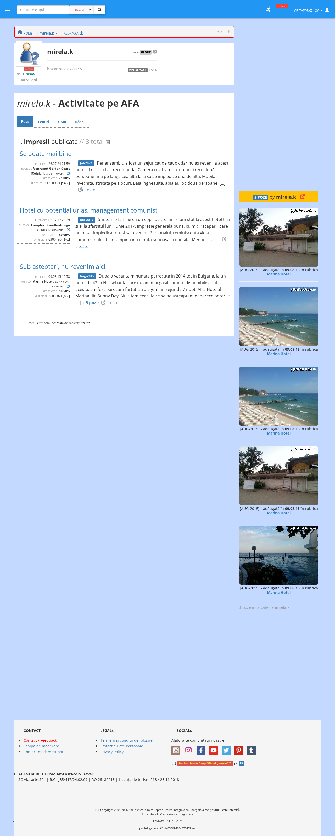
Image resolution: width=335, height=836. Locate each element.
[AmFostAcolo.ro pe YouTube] (215, 748)
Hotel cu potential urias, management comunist (88, 210)
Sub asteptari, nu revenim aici (62, 266)
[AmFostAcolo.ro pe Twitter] (227, 748)
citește (88, 190)
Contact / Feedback (40, 740)
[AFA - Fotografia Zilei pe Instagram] (190, 748)
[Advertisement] (278, 104)
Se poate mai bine (45, 153)
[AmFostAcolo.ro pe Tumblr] (252, 748)
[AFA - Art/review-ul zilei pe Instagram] (177, 748)
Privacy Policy (112, 751)
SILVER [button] (145, 52)
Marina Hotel (279, 274)
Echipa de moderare (41, 745)
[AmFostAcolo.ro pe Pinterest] (240, 748)
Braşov (29, 74)
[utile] (268, 9)
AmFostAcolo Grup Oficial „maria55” (205, 763)
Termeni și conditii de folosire (126, 740)
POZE (260, 197)
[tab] (25, 121)
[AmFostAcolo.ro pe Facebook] (202, 748)
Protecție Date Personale (121, 745)
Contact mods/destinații (44, 751)
